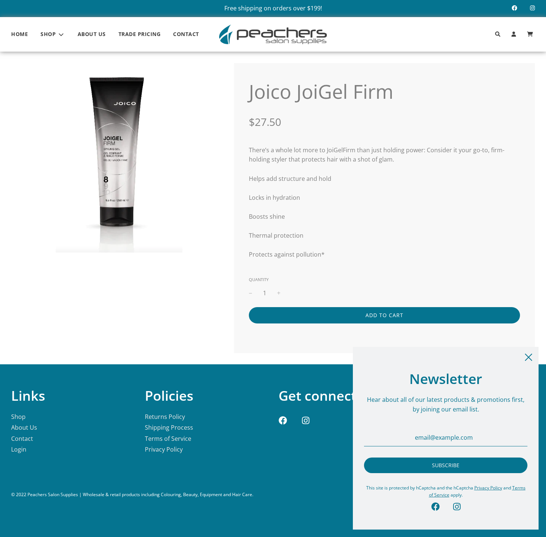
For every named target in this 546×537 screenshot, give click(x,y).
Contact (186, 34)
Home (19, 34)
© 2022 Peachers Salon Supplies (44, 494)
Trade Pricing (139, 34)
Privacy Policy (164, 449)
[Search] (498, 34)
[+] (278, 293)
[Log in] (513, 34)
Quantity (259, 279)
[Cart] (530, 34)
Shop (18, 417)
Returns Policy (165, 417)
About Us (92, 34)
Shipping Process (169, 427)
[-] (250, 293)
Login (18, 449)
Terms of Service (168, 439)
